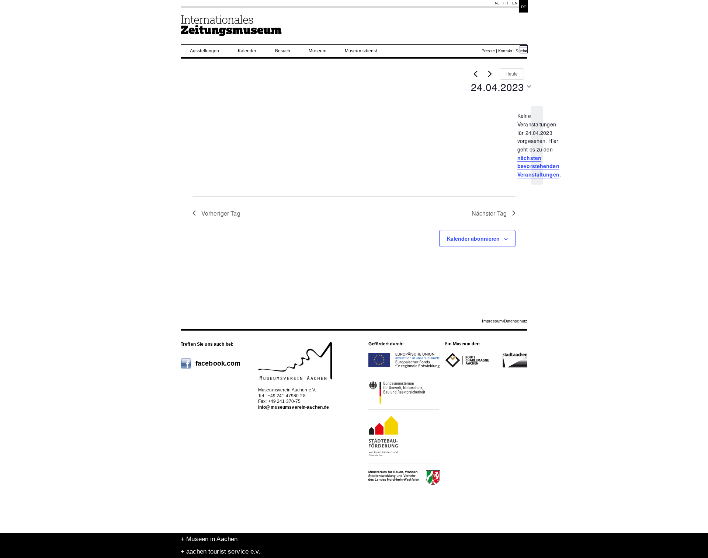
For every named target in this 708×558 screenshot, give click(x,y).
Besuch (283, 50)
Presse (488, 51)
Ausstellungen (204, 50)
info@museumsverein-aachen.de (293, 407)
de (523, 7)
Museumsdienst (361, 50)
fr (505, 3)
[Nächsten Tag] (489, 73)
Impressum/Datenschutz (504, 321)
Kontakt (505, 51)
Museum (317, 50)
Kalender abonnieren (473, 238)
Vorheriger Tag (220, 213)
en (514, 3)
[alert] (537, 145)
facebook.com (217, 363)
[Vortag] (475, 73)
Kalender (247, 50)
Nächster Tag (489, 213)
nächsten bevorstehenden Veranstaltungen (538, 166)
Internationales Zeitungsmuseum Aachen (231, 28)
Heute (512, 73)
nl (497, 3)
